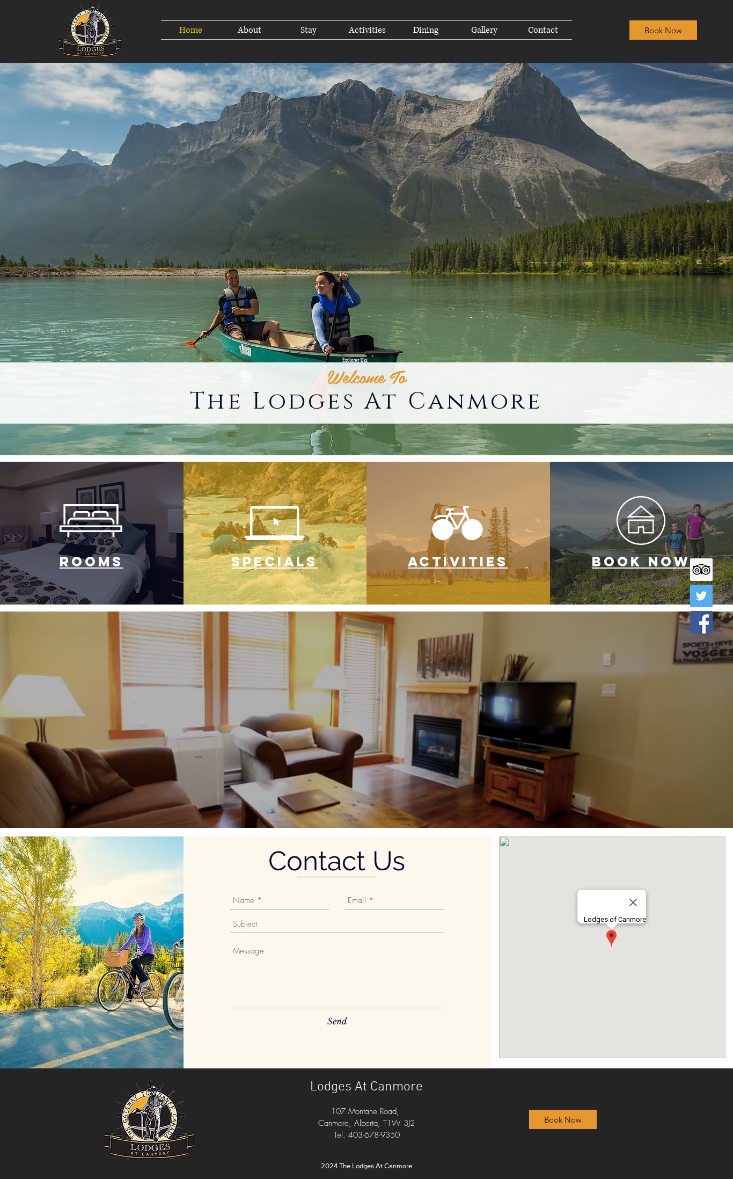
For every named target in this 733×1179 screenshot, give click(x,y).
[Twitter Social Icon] (701, 596)
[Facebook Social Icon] (701, 622)
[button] (308, 30)
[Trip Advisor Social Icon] (701, 569)
